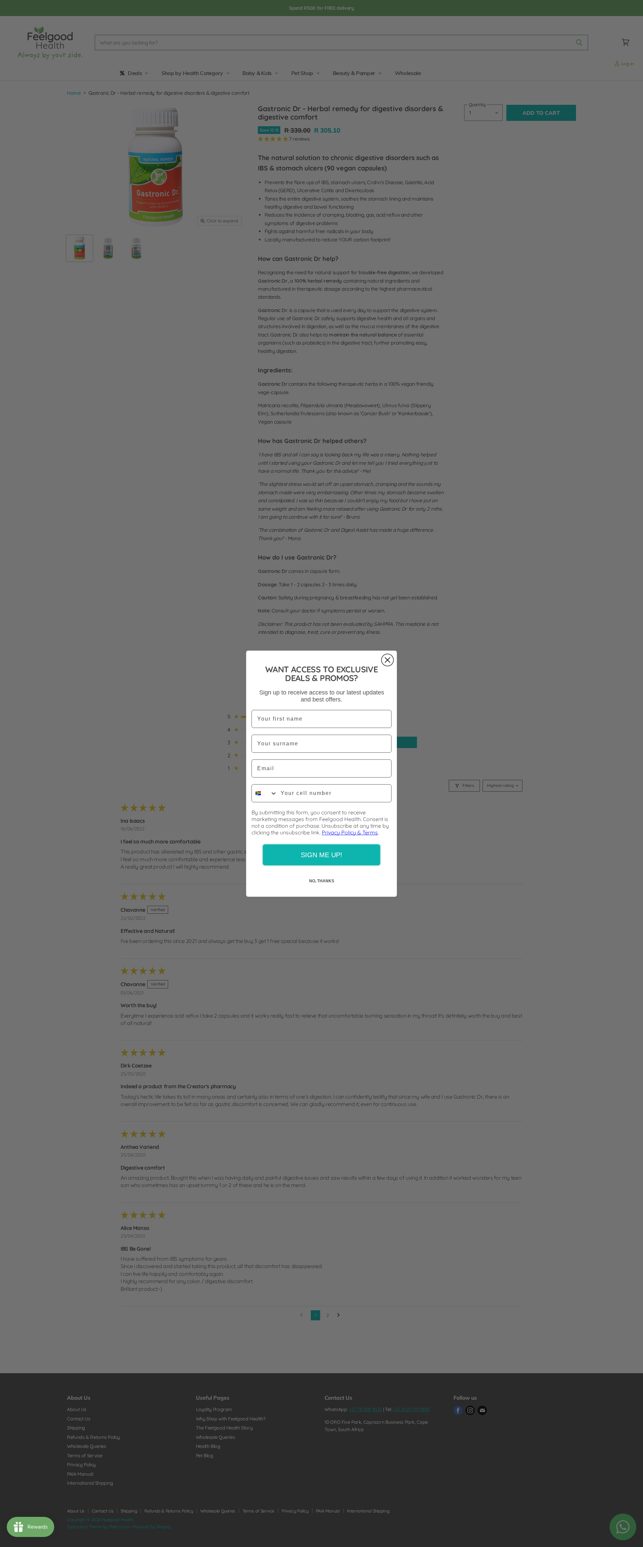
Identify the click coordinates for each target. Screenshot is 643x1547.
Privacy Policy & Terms (350, 832)
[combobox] (264, 793)
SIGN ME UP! (321, 855)
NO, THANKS (321, 881)
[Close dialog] (387, 660)
